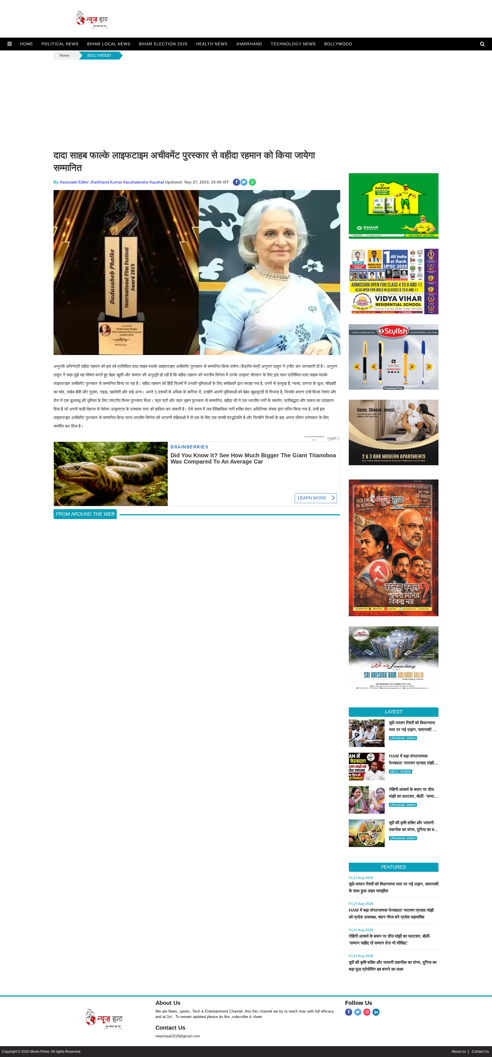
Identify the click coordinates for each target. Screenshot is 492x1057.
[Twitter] (357, 1012)
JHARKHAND (249, 44)
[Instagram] (366, 1012)
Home (64, 55)
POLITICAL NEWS (60, 44)
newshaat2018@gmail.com (177, 1036)
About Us (168, 1003)
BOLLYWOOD (338, 44)
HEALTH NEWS (211, 44)
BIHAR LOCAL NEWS (108, 44)
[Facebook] (348, 1012)
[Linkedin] (376, 1012)
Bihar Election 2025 (163, 44)
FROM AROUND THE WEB (85, 514)
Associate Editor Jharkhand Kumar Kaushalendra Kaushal (112, 182)
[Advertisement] (246, 103)
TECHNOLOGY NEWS (293, 44)
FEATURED (393, 867)
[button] (9, 44)
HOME (26, 44)
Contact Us (170, 1028)
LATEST (393, 712)
